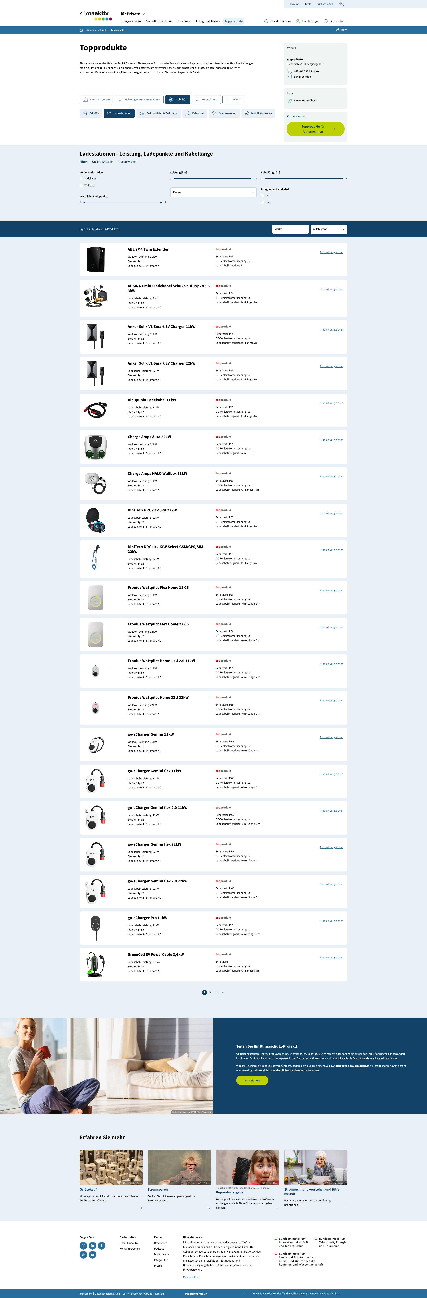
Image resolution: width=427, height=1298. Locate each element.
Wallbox (89, 186)
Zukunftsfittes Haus (158, 21)
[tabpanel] (213, 193)
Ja (267, 195)
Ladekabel (90, 179)
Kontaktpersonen (130, 1249)
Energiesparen (131, 21)
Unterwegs (184, 21)
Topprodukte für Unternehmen (313, 129)
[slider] (84, 202)
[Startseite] (96, 16)
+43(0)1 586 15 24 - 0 (306, 71)
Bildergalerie (161, 1254)
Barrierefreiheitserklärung (137, 1293)
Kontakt (159, 1293)
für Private (131, 14)
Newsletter (160, 1243)
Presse (158, 1266)
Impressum (85, 1293)
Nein (268, 202)
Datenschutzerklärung (107, 1293)
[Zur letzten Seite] (222, 992)
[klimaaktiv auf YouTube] (92, 1255)
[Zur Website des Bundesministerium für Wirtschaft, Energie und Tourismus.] (330, 1242)
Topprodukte (234, 21)
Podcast (159, 1249)
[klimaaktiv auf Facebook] (101, 1246)
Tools (308, 4)
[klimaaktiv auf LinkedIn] (92, 1246)
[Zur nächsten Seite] (216, 992)
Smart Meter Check (305, 101)
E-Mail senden (302, 77)
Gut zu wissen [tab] (127, 162)
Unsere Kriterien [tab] (102, 162)
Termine (294, 4)
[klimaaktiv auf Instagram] (83, 1246)
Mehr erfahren (191, 1277)
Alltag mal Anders (208, 21)
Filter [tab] (83, 162)
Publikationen (325, 4)
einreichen (252, 1080)
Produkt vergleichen (331, 252)
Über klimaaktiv (129, 1243)
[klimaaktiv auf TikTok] (83, 1255)
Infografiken (161, 1260)
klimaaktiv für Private (96, 30)
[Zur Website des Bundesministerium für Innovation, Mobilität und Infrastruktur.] (291, 1242)
